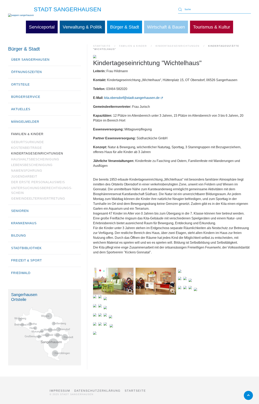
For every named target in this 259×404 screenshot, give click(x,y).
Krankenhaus (24, 223)
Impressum (60, 390)
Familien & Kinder (27, 134)
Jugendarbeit (24, 176)
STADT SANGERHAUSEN (67, 9)
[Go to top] (248, 395)
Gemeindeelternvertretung (38, 198)
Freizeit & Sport (26, 260)
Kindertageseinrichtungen (37, 153)
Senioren (20, 211)
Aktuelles (20, 109)
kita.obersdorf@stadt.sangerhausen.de (132, 97)
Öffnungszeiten (26, 72)
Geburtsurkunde (27, 142)
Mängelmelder (25, 121)
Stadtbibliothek (26, 248)
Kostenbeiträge (26, 147)
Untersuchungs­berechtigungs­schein (41, 190)
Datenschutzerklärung (97, 390)
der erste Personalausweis (38, 182)
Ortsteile (20, 84)
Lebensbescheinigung (32, 165)
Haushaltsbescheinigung (35, 159)
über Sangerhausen (30, 59)
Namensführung (26, 170)
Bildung (18, 235)
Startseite (135, 390)
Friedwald (21, 273)
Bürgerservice (25, 96)
